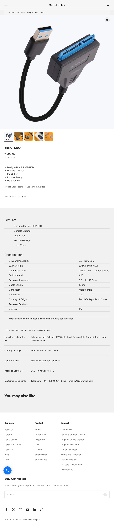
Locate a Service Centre (73, 434)
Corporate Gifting (13, 444)
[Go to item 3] (28, 137)
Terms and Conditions (72, 454)
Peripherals (40, 434)
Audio (38, 429)
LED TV (38, 444)
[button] (7, 470)
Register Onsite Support (73, 439)
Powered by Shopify (30, 519)
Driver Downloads (70, 449)
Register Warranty (70, 444)
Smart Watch (41, 454)
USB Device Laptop (23, 12)
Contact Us (66, 429)
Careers (8, 434)
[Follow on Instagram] (20, 510)
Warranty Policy (68, 459)
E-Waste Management (72, 464)
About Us (8, 429)
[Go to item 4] (38, 137)
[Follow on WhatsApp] (42, 510)
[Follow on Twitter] (13, 510)
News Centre (10, 439)
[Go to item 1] (8, 137)
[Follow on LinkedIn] (35, 510)
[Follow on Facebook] (6, 510)
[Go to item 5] (48, 137)
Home (11, 12)
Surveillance (41, 459)
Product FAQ (67, 469)
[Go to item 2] (18, 137)
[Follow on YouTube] (27, 510)
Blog (6, 454)
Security (8, 449)
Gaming (38, 449)
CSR (6, 459)
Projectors (40, 439)
